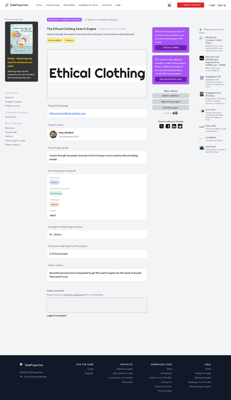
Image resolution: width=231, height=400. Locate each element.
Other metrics (12, 144)
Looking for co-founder (121, 377)
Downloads (11, 132)
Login (212, 5)
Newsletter (69, 4)
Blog (169, 368)
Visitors (9, 136)
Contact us (166, 382)
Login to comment (56, 315)
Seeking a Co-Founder (199, 382)
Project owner (12, 105)
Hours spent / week (15, 140)
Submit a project (125, 368)
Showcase (127, 382)
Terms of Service (163, 386)
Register (89, 373)
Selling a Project (203, 373)
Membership (53, 4)
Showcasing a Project (200, 386)
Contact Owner (171, 47)
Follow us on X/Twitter (160, 377)
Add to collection (170, 95)
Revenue (10, 127)
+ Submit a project (190, 5)
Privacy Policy (165, 390)
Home (39, 4)
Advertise (107, 4)
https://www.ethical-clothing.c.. (103, 19)
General (9, 97)
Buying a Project (203, 377)
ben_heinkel (66, 132)
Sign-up (222, 5)
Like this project (171, 107)
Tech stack (10, 116)
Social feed (166, 373)
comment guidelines (73, 294)
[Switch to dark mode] (169, 5)
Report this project (170, 101)
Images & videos (13, 101)
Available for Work (88, 4)
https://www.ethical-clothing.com (68, 113)
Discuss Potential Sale (171, 79)
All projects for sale (123, 373)
